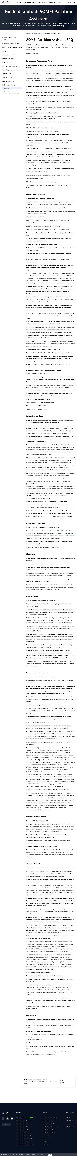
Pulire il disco (31, 584)
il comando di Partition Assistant (66, 535)
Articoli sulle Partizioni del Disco (50, 1126)
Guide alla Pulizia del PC (48, 1123)
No (63, 1083)
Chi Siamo (45, 1144)
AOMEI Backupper (70, 1117)
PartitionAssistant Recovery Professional (25, 1135)
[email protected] (46, 932)
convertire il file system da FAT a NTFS (53, 531)
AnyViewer (68, 1123)
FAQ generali (6, 88)
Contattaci (45, 1141)
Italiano (6, 1124)
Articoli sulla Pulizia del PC (49, 1132)
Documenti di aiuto (40, 33)
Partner (44, 1138)
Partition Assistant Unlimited (22, 1126)
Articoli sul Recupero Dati (48, 1129)
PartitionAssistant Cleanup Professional (25, 1144)
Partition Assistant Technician (23, 1129)
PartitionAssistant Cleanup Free (23, 1141)
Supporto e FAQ (46, 1135)
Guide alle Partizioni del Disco (50, 1117)
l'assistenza (46, 131)
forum (38, 1054)
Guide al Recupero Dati (48, 1120)
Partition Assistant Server (22, 1123)
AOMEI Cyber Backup (70, 1120)
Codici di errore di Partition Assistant (11, 93)
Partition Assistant (30, 33)
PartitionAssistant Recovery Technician (25, 1138)
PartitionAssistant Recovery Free (23, 1132)
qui (45, 241)
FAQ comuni (6, 91)
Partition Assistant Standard (22, 1117)
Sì (62, 1080)
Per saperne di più (42, 1154)
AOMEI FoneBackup (70, 1126)
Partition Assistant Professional (23, 1120)
